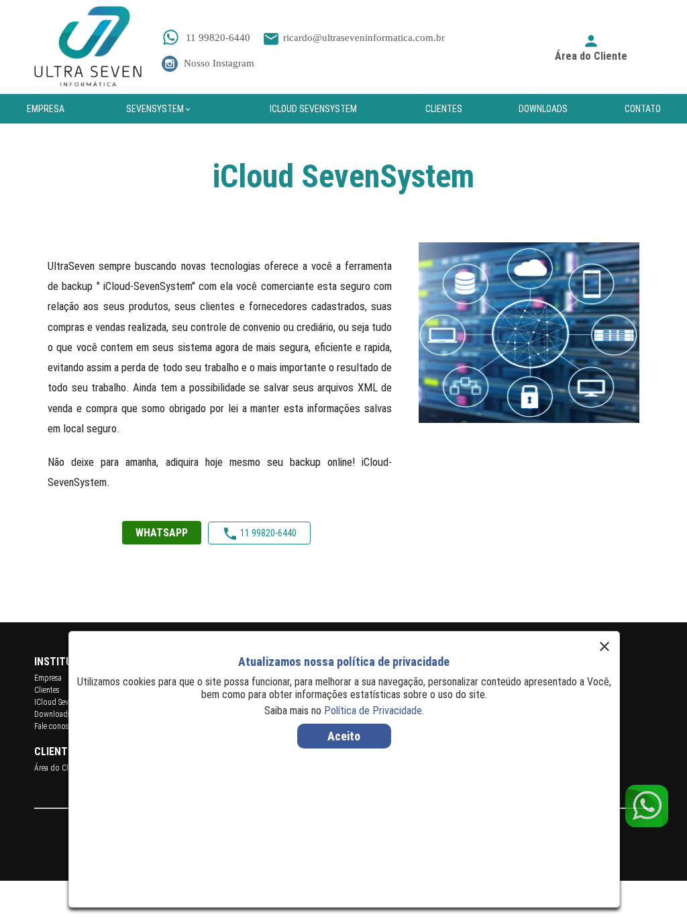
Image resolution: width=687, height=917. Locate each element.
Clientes (47, 690)
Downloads (52, 714)
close (604, 646)
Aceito (343, 736)
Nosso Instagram (217, 63)
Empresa (48, 678)
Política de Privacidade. (374, 710)
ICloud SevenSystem (66, 702)
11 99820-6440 (216, 37)
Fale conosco (55, 726)
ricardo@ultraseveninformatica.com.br (353, 37)
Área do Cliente (59, 768)
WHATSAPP (162, 532)
